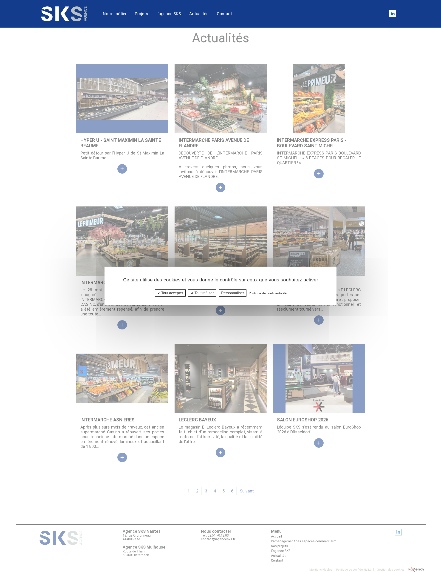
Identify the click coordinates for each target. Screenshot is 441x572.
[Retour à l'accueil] (64, 13)
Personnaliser (232, 293)
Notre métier (115, 13)
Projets (141, 13)
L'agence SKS (168, 13)
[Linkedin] (393, 13)
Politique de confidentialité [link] (268, 293)
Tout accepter (171, 293)
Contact (224, 13)
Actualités (199, 13)
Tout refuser (204, 293)
